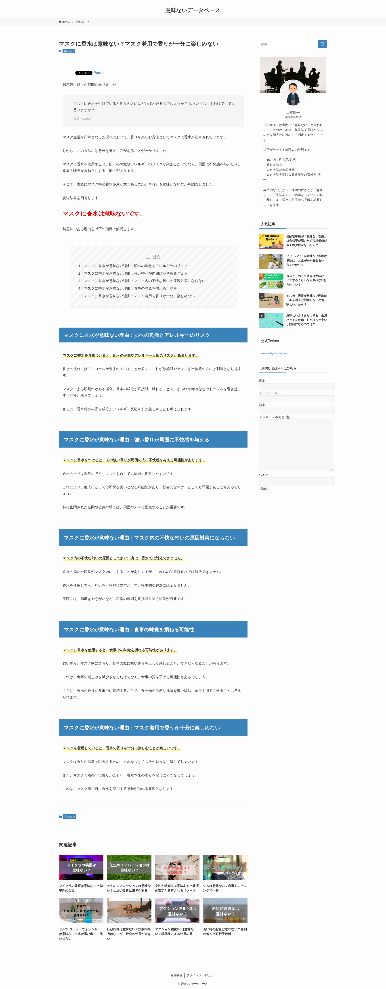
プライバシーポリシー (201, 975)
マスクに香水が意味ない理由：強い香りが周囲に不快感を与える (136, 273)
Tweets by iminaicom (274, 353)
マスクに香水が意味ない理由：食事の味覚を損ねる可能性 (130, 288)
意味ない (69, 51)
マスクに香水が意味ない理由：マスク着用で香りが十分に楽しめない (139, 295)
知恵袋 (86, 119)
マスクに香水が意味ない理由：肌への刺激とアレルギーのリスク (136, 265)
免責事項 (176, 975)
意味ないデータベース (193, 10)
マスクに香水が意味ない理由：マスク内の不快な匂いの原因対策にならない (145, 280)
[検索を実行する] (322, 44)
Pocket (99, 72)
